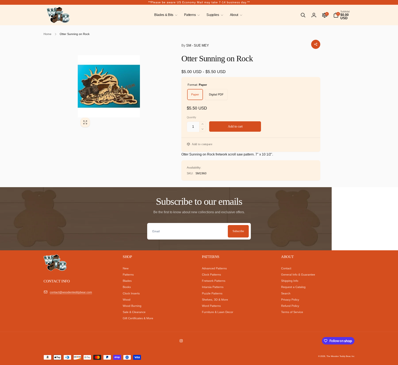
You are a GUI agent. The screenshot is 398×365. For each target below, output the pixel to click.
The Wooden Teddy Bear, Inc (340, 356)
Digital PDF (216, 94)
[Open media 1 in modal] (121, 86)
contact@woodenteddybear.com (71, 292)
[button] (165, 15)
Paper (195, 94)
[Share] (315, 44)
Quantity (191, 117)
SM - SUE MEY (195, 45)
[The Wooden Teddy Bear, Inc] (55, 270)
